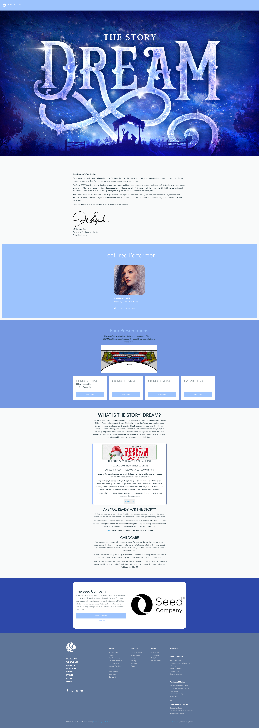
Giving (69, 672)
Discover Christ (114, 663)
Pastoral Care (174, 671)
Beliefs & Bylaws (114, 658)
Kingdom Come (175, 660)
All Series (154, 658)
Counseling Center (176, 708)
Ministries (71, 669)
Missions (134, 663)
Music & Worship (114, 666)
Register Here (129, 501)
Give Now (101, 621)
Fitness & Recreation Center (179, 686)
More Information (101, 615)
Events (69, 675)
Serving (133, 661)
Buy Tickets (90, 394)
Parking (108, 530)
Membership (113, 671)
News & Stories (156, 661)
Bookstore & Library (176, 694)
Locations (112, 655)
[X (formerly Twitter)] (72, 691)
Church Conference (115, 661)
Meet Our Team (114, 669)
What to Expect (114, 652)
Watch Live (155, 652)
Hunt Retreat (174, 691)
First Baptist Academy (177, 713)
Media (69, 678)
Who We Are (72, 662)
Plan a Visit (71, 659)
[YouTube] (82, 691)
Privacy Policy (97, 722)
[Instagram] (77, 691)
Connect (70, 665)
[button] (185, 388)
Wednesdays (135, 655)
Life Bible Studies (136, 652)
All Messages (155, 655)
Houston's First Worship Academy (181, 711)
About (111, 649)
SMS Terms (107, 722)
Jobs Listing (112, 674)
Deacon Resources (176, 674)
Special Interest (176, 657)
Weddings (173, 696)
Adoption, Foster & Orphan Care (181, 663)
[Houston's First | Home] (71, 647)
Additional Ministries (178, 682)
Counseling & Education (180, 704)
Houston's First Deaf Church (179, 688)
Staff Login (175, 722)
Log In (69, 682)
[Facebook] (67, 691)
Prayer (133, 666)
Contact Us (112, 677)
